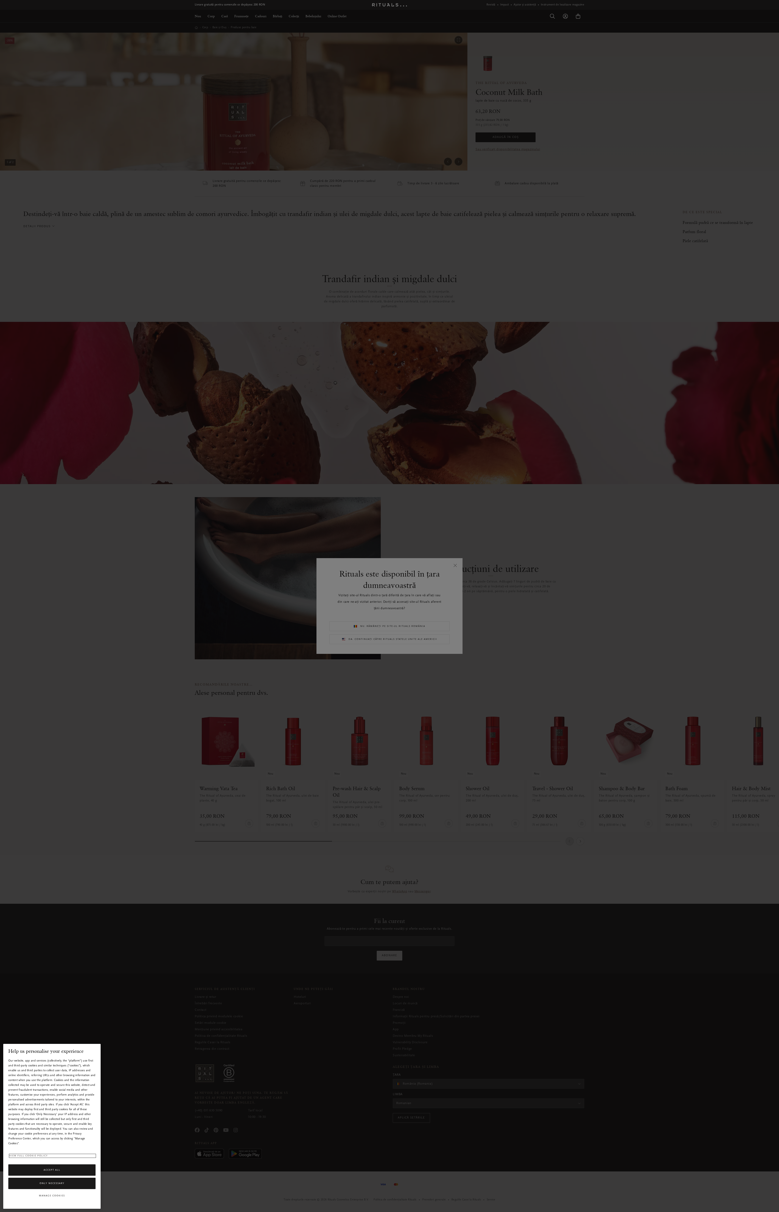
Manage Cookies (52, 1196)
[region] (52, 1126)
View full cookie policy (28, 1156)
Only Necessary (52, 1183)
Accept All (52, 1170)
